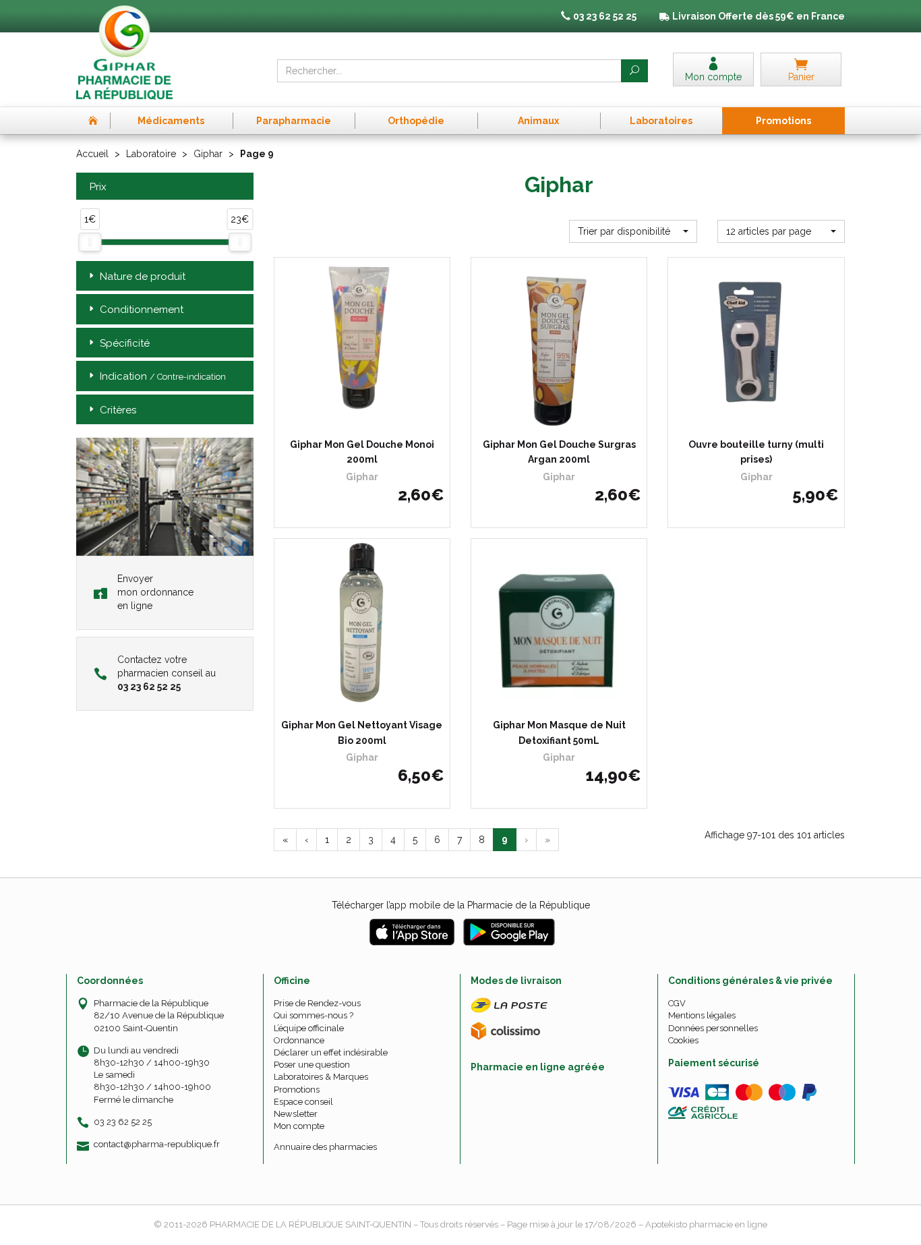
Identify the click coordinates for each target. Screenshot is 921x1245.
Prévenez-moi (367, 420)
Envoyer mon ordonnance (155, 592)
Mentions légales (702, 1015)
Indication (163, 376)
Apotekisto (706, 1224)
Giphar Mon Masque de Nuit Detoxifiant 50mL (559, 732)
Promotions (297, 1089)
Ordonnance (299, 1040)
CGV (677, 1003)
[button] (632, 231)
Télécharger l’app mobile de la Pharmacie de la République (461, 905)
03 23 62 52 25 (123, 1122)
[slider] (89, 242)
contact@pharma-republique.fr (157, 1144)
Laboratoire (151, 153)
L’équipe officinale (309, 1028)
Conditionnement (141, 309)
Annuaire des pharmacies (325, 1147)
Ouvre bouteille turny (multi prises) (756, 452)
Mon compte (299, 1126)
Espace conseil (303, 1102)
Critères (118, 410)
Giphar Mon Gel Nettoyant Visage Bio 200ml (361, 732)
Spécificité (125, 343)
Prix (98, 187)
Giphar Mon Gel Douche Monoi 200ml (362, 452)
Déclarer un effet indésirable (331, 1052)
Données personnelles (713, 1028)
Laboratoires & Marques (321, 1077)
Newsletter (296, 1114)
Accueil (92, 153)
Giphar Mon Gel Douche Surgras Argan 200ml (559, 452)
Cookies (683, 1040)
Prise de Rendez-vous (317, 1003)
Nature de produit (142, 276)
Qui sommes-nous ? (313, 1015)
